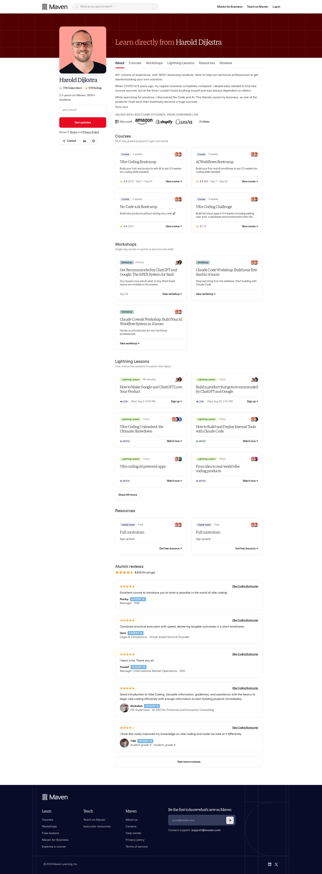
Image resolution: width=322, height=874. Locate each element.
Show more (121, 107)
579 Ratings (95, 88)
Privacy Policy (91, 132)
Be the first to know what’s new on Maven (199, 809)
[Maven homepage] (54, 6)
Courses (135, 63)
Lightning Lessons (180, 63)
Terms (73, 132)
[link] (69, 141)
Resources (207, 63)
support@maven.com (206, 830)
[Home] (54, 797)
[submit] (230, 820)
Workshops (154, 63)
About (119, 63)
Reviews (226, 63)
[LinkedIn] (269, 864)
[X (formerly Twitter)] (276, 864)
